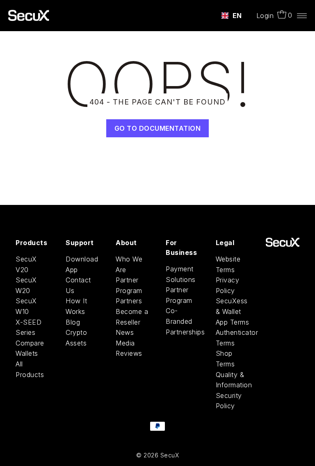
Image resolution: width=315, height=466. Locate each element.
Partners (129, 301)
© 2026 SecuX (157, 455)
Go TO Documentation (157, 128)
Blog (73, 322)
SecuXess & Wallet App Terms (232, 311)
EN (237, 15)
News (125, 332)
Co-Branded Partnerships (185, 321)
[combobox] (231, 15)
